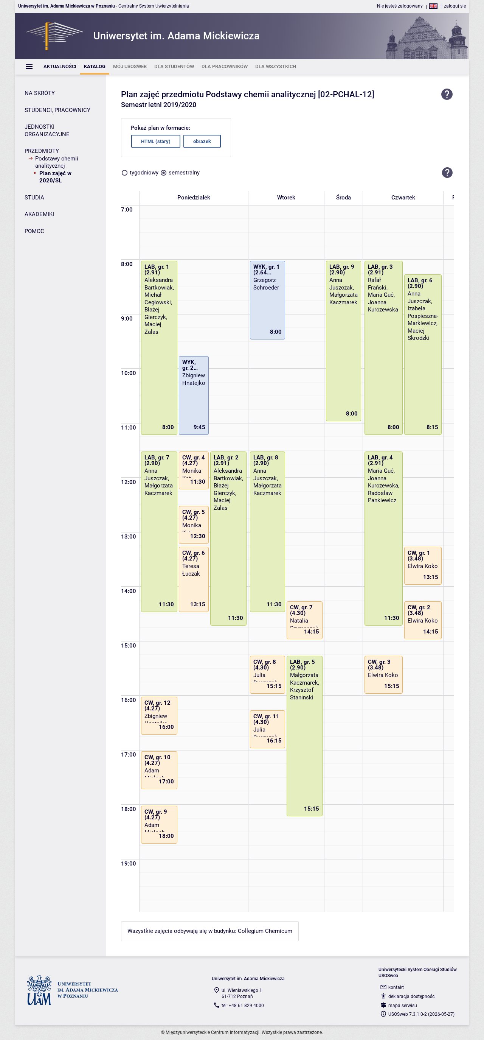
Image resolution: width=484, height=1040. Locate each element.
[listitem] (60, 67)
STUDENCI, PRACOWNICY (57, 110)
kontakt (396, 987)
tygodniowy (144, 172)
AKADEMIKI (39, 214)
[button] (447, 172)
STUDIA (34, 197)
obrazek (202, 141)
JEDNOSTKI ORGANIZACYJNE (47, 130)
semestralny (184, 172)
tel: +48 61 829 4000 (243, 1005)
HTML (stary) (156, 141)
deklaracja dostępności (412, 996)
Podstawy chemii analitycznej (56, 162)
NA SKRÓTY (40, 93)
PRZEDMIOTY (42, 151)
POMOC (34, 231)
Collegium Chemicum (265, 931)
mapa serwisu (402, 1005)
